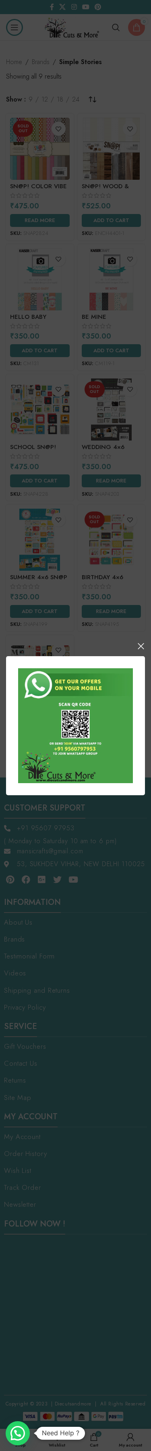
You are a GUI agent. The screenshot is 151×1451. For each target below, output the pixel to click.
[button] (18, 1433)
